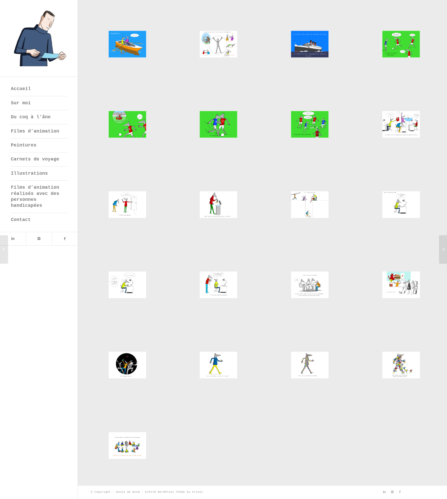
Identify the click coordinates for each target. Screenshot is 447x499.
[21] (127, 445)
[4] (401, 44)
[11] (309, 204)
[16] (401, 285)
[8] (401, 124)
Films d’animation (35, 131)
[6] (218, 124)
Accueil (21, 88)
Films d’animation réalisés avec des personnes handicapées (35, 196)
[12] (401, 204)
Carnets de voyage (35, 159)
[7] (309, 124)
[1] (127, 44)
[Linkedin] (13, 238)
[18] (218, 365)
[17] (127, 365)
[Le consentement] (4, 249)
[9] (127, 204)
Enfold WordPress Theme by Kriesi (174, 492)
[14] (218, 285)
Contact (21, 219)
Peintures (23, 145)
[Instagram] (39, 238)
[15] (309, 285)
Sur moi (21, 103)
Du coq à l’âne (31, 117)
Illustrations (29, 173)
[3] (309, 44)
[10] (218, 204)
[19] (309, 365)
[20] (401, 365)
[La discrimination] (443, 249)
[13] (127, 285)
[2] (218, 44)
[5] (127, 124)
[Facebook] (65, 238)
